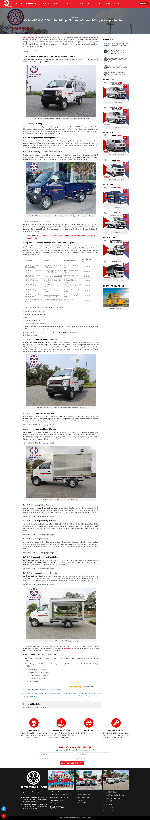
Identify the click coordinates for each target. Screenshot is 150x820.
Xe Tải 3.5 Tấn (109, 810)
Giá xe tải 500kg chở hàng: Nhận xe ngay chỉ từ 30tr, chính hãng (118, 44)
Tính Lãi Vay (81, 800)
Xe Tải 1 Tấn (109, 807)
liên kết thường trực (57, 689)
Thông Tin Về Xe (75, 17)
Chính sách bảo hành (84, 795)
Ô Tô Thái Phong (82, 24)
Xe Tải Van (57, 4)
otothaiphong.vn (86, 818)
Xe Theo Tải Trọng (86, 4)
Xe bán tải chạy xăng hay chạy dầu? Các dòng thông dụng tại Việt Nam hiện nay (117, 51)
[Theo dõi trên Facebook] (50, 807)
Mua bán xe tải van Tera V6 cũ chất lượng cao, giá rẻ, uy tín (117, 73)
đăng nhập (32, 707)
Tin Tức (108, 4)
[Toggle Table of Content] (34, 51)
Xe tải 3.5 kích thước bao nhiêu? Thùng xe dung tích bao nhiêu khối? (117, 59)
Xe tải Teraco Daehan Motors (114, 795)
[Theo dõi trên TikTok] (54, 807)
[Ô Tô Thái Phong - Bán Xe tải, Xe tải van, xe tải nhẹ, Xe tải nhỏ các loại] (7, 4)
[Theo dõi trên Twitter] (58, 807)
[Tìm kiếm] (137, 4)
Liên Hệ (116, 4)
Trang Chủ (20, 4)
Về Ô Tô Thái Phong (33, 4)
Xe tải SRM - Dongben (112, 792)
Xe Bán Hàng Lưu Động (112, 798)
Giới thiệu (80, 792)
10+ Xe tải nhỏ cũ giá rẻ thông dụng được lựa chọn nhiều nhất (117, 66)
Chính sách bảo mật (83, 803)
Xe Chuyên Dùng (70, 4)
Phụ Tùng (99, 4)
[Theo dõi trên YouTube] (62, 807)
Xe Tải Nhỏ (47, 4)
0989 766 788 (65, 792)
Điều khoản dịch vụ (83, 797)
